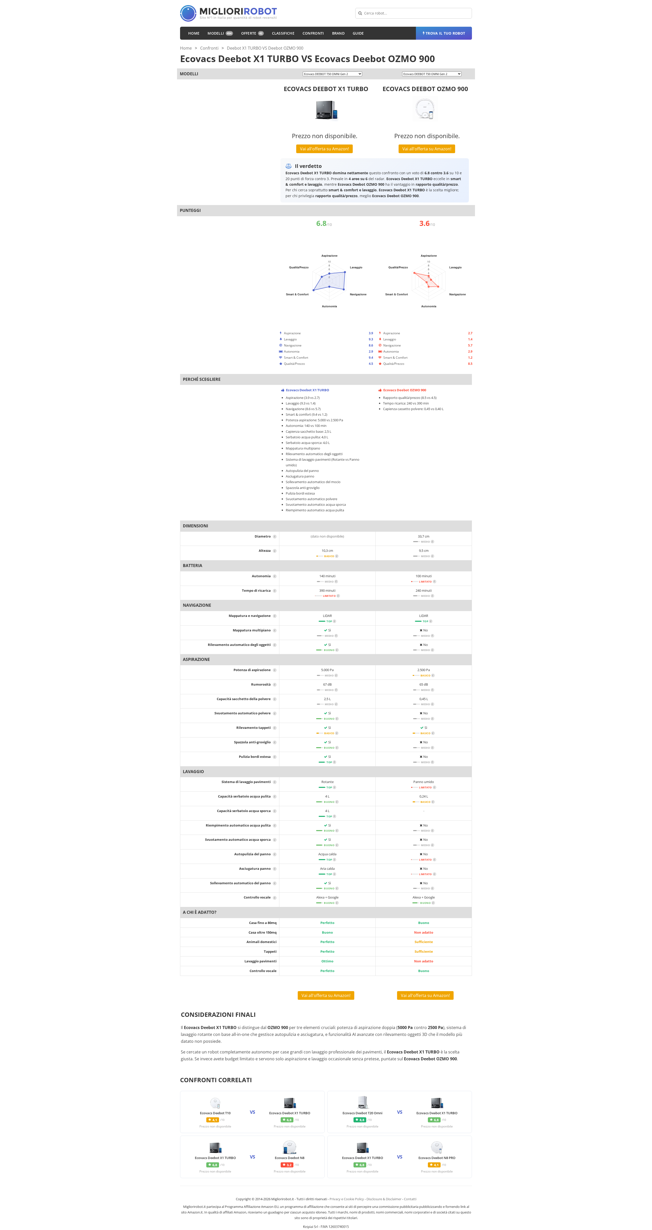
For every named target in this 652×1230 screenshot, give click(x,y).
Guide (358, 33)
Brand (338, 33)
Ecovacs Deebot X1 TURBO (326, 88)
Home (193, 33)
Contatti (410, 1199)
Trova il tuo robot (445, 33)
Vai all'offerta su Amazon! (324, 149)
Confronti (313, 33)
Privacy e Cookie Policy (347, 1199)
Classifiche (283, 33)
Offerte (252, 33)
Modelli (220, 33)
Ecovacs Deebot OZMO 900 (425, 88)
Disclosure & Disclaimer (383, 1199)
